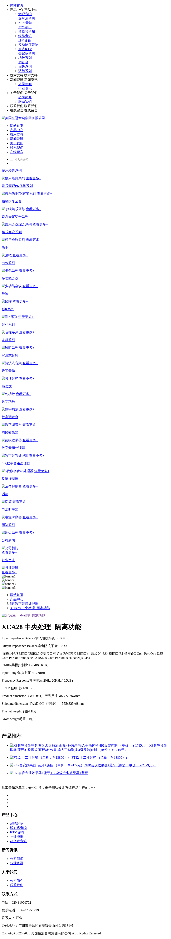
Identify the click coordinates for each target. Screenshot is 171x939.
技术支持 (16, 75)
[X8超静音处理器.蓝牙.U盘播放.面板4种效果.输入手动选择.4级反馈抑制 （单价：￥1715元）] (79, 745)
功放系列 (25, 58)
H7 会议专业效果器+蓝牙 (69, 773)
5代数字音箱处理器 (24, 603)
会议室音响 (26, 53)
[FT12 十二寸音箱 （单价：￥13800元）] (41, 757)
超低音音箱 (26, 31)
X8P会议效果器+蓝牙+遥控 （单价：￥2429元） (120, 765)
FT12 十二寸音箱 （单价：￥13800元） (100, 757)
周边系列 (25, 66)
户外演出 (25, 27)
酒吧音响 (25, 14)
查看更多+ (33, 178)
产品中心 (16, 9)
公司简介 (25, 97)
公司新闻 (25, 84)
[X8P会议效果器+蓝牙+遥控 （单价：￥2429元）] (47, 765)
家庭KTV (25, 49)
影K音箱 (24, 40)
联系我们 (25, 101)
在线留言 (16, 110)
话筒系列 (25, 71)
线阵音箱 (25, 36)
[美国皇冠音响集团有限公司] (23, 118)
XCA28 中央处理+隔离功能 (30, 608)
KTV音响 (25, 23)
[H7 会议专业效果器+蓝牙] (30, 773)
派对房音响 (26, 18)
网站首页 (16, 5)
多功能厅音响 (28, 44)
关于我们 (16, 93)
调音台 (23, 62)
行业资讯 (25, 88)
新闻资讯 (16, 79)
